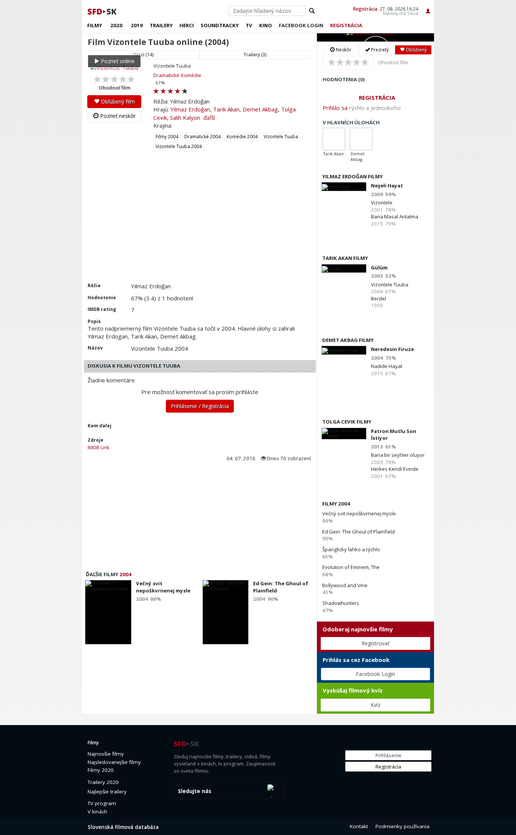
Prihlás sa (335, 107)
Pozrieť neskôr (117, 115)
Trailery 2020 (103, 782)
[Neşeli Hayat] (343, 186)
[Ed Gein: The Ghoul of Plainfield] (225, 614)
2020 (116, 25)
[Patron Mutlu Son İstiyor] (343, 433)
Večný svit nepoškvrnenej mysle (359, 513)
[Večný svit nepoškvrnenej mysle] (108, 614)
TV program (102, 803)
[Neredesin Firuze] (343, 350)
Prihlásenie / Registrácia (200, 406)
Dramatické (166, 75)
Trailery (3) (255, 54)
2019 (137, 25)
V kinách (97, 811)
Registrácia (365, 9)
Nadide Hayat (386, 366)
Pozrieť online (116, 61)
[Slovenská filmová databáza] (103, 10)
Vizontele (381, 202)
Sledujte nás (194, 791)
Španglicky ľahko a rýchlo (351, 549)
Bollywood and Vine (345, 585)
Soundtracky (220, 25)
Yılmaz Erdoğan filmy (352, 176)
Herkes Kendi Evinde (395, 468)
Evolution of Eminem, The (351, 567)
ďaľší (209, 117)
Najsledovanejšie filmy (114, 762)
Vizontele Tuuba (281, 136)
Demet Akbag (260, 109)
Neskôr (343, 49)
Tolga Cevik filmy (346, 421)
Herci (186, 25)
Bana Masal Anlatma (394, 216)
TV (249, 25)
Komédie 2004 (242, 136)
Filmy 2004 (167, 136)
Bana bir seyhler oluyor (398, 455)
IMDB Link (99, 447)
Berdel (378, 298)
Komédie (191, 75)
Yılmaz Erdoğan (190, 109)
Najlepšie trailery (107, 791)
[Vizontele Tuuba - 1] (375, 37)
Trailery (161, 25)
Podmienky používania (402, 826)
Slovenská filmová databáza (123, 827)
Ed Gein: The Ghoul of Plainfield (358, 531)
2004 (125, 574)
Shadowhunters (340, 603)
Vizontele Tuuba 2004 (179, 146)
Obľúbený (416, 49)
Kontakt (359, 826)
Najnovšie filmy (106, 753)
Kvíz (375, 704)
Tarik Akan (226, 109)
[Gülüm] (343, 268)
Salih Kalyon (185, 117)
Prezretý (379, 49)
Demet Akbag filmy (348, 340)
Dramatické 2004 (202, 136)
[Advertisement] (199, 225)
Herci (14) (143, 54)
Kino (265, 25)
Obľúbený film (117, 101)
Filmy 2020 (101, 770)
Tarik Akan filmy (345, 258)
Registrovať (375, 643)
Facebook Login (375, 673)
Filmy (94, 25)
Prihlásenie (388, 755)
